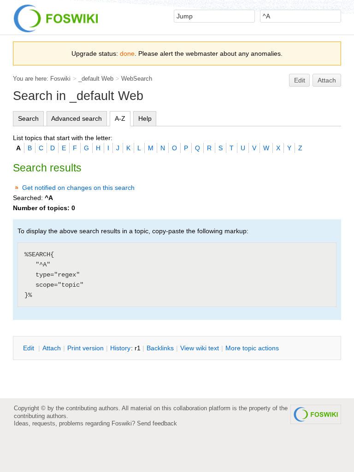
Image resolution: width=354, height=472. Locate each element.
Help (145, 118)
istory (120, 348)
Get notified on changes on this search (78, 187)
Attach (327, 80)
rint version (85, 348)
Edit (299, 80)
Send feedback (157, 423)
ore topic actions (252, 348)
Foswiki (60, 78)
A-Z (120, 118)
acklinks (160, 348)
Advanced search (76, 118)
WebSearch (136, 78)
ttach (51, 348)
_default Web (95, 78)
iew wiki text (199, 348)
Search (28, 118)
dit (29, 348)
